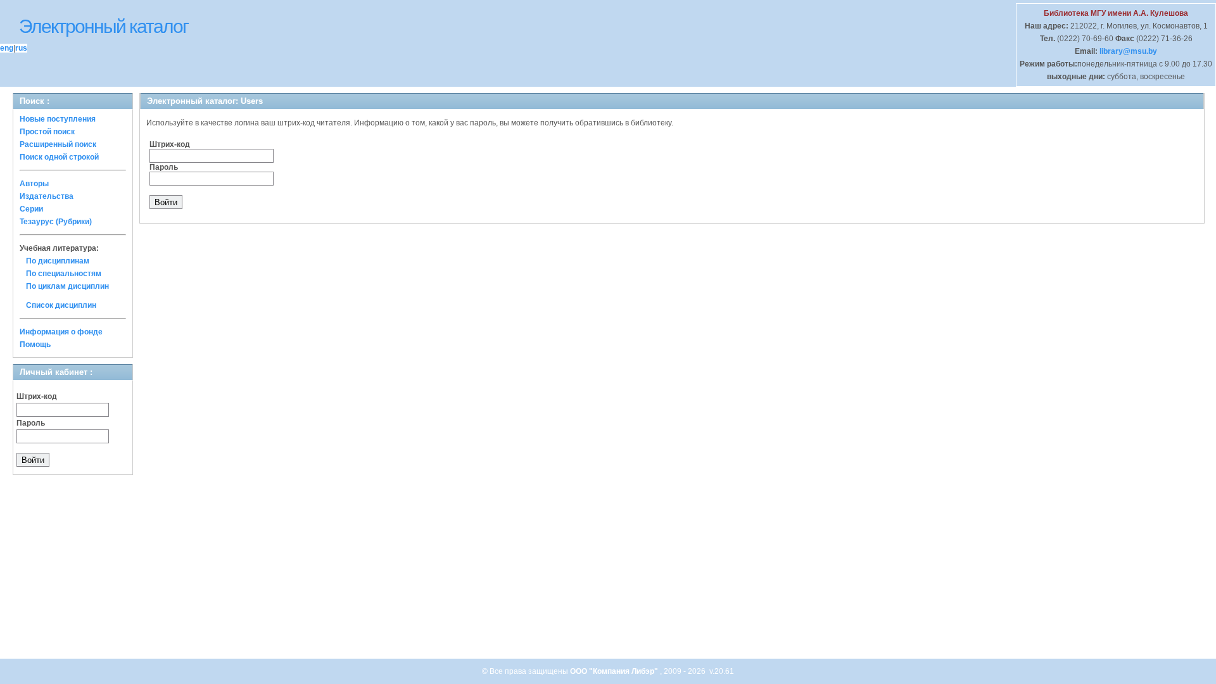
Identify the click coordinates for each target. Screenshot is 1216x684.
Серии (31, 209)
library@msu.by (1127, 51)
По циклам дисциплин (67, 286)
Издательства (46, 196)
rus (21, 48)
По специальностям (63, 273)
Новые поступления (58, 119)
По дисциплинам (57, 260)
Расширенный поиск (58, 144)
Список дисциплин (61, 305)
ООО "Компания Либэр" (615, 671)
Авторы (34, 183)
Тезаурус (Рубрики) (56, 221)
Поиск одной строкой (59, 157)
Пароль (30, 423)
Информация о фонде (61, 331)
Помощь (35, 344)
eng (6, 48)
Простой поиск (47, 131)
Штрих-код (36, 396)
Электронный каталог (103, 26)
